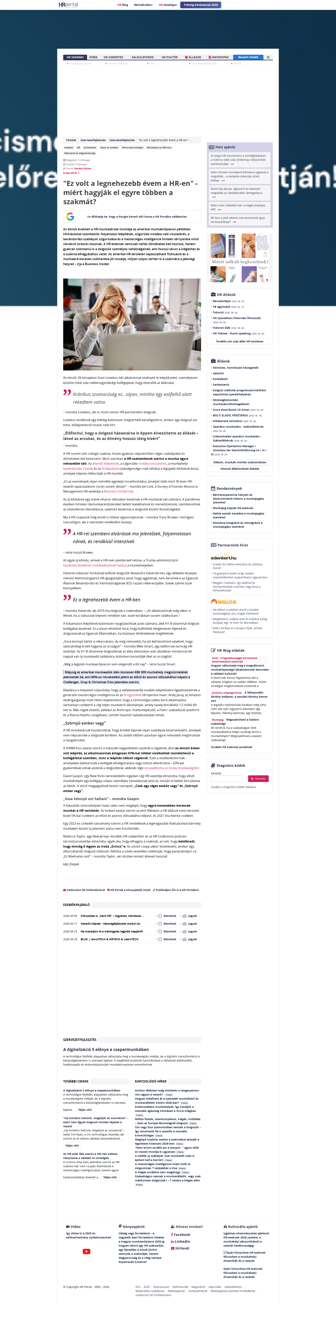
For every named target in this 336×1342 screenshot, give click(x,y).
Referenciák (180, 1287)
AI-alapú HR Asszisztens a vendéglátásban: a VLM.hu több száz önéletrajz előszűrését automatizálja (239, 160)
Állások (223, 361)
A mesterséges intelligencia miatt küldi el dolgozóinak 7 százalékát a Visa (162, 1166)
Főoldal (71, 140)
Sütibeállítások (197, 1291)
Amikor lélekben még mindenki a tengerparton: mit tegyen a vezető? (167, 1092)
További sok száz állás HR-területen (239, 341)
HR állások (226, 294)
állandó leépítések (105, 463)
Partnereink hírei (233, 545)
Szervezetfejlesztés (204, 63)
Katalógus (168, 5)
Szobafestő (220, 379)
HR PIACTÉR (170, 57)
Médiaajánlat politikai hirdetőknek (233, 1291)
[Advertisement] (132, 991)
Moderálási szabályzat (150, 1291)
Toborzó (225, 312)
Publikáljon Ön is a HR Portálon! (177, 890)
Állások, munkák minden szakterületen (239, 462)
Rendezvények (229, 488)
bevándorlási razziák (78, 468)
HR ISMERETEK (113, 57)
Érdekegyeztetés (80, 63)
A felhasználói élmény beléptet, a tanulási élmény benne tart (239, 697)
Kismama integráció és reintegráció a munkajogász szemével (237, 525)
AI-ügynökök (133, 695)
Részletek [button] (170, 916)
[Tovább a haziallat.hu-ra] (240, 601)
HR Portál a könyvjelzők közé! (129, 890)
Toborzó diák (228, 328)
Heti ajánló (225, 147)
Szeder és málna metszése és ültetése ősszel (237, 566)
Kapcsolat (215, 1287)
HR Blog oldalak (231, 650)
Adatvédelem (233, 1287)
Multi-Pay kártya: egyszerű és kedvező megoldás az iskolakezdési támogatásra (236, 193)
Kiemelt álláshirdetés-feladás (239, 468)
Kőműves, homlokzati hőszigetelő (235, 367)
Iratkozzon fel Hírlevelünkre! (85, 890)
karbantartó (221, 384)
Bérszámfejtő (228, 301)
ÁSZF (147, 1287)
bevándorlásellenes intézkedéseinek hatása (95, 565)
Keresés (216, 773)
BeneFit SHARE (248, 57)
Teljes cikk (85, 1110)
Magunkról (198, 1287)
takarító (218, 373)
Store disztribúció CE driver (238, 410)
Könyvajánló (134, 1226)
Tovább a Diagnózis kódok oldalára (233, 787)
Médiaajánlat (176, 1291)
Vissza (236, 63)
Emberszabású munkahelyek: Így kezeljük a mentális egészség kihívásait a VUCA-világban (166, 1111)
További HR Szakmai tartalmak (231, 747)
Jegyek (192, 916)
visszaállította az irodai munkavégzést (171, 768)
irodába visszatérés (152, 463)
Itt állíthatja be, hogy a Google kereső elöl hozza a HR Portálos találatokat (137, 216)
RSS (138, 1287)
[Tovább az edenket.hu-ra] (240, 555)
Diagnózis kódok (231, 765)
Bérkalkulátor (143, 5)
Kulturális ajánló (242, 1226)
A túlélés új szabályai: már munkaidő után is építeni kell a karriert (164, 1158)
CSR (151, 63)
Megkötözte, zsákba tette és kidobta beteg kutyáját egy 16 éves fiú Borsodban (240, 621)
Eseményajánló (76, 905)
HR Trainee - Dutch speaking (238, 333)
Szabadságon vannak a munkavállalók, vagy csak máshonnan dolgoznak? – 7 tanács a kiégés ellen (168, 1180)
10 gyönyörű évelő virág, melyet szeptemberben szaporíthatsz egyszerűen (240, 575)
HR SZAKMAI (75, 57)
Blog (122, 5)
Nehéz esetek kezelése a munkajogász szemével (238, 515)
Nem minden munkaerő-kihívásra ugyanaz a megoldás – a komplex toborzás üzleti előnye (240, 176)
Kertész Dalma (82, 168)
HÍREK (93, 57)
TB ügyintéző (228, 307)
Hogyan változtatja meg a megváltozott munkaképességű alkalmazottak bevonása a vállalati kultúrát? (240, 669)
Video (75, 1226)
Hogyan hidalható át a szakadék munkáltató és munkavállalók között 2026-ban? (167, 1101)
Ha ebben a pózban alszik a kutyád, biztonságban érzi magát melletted (236, 611)
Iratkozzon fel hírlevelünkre (153, 1295)
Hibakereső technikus (234, 421)
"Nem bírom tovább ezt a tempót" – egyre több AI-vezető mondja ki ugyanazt (167, 1150)
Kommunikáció (117, 63)
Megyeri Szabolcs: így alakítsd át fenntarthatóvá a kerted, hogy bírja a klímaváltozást (237, 586)
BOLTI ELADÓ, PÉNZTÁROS (237, 415)
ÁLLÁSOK (194, 57)
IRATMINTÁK (220, 57)
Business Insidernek (118, 491)
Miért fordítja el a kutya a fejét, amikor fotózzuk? (238, 630)
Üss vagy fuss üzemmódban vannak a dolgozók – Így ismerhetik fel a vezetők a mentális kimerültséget (168, 1131)
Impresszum (161, 1287)
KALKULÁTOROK (143, 57)
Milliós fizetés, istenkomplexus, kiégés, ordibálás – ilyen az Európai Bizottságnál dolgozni (167, 1121)
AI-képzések (110, 468)
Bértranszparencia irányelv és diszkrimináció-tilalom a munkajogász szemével (238, 498)
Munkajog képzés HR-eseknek (233, 508)
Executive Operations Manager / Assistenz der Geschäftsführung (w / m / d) (239, 450)
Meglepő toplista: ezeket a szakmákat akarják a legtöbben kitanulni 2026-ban (167, 1141)
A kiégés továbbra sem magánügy (162, 1172)
